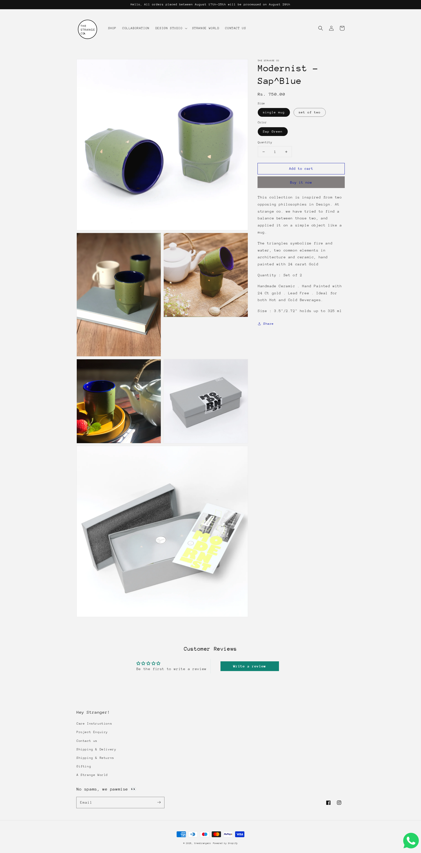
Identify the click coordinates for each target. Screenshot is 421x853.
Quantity (265, 142)
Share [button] (268, 324)
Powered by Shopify (225, 843)
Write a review (249, 666)
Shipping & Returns (95, 758)
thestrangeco (202, 843)
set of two (310, 112)
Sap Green (273, 131)
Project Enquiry (92, 732)
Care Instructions (94, 723)
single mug (274, 112)
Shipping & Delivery (96, 749)
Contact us (87, 741)
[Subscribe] (158, 802)
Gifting (84, 766)
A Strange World (92, 775)
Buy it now (301, 183)
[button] (320, 28)
